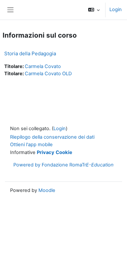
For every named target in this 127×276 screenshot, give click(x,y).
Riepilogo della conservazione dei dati (52, 137)
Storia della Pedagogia (30, 53)
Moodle (46, 190)
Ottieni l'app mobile (31, 144)
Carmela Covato (43, 66)
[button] (94, 10)
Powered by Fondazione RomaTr (63, 165)
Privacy (45, 152)
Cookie (64, 152)
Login (115, 9)
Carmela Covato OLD (48, 74)
